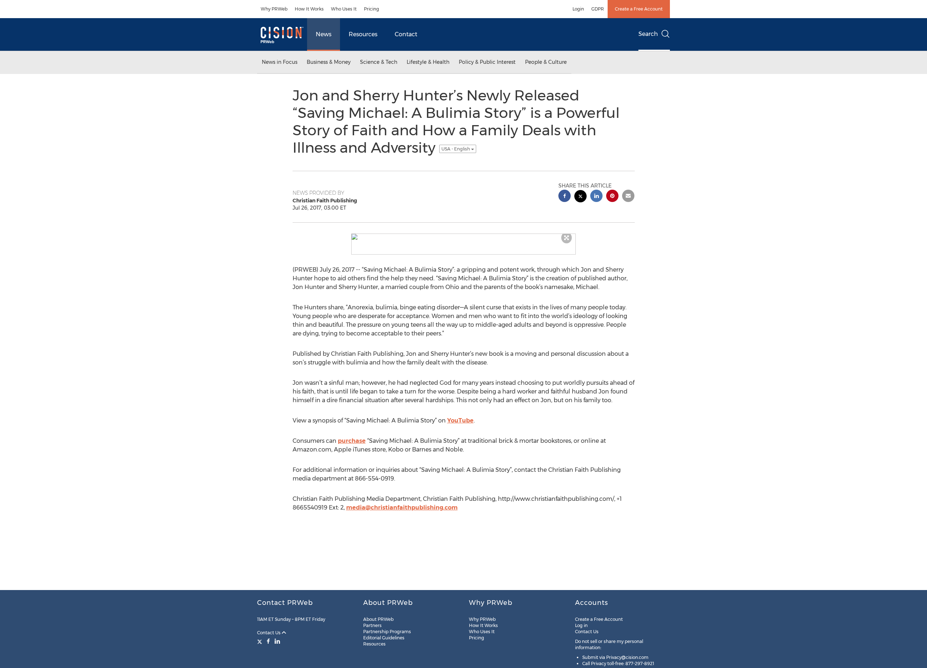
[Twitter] (260, 641)
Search (648, 33)
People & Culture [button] (546, 62)
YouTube (460, 420)
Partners (372, 625)
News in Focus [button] (279, 62)
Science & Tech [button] (378, 62)
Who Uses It (344, 9)
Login (578, 9)
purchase (352, 440)
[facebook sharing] (564, 197)
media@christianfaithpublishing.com (402, 507)
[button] (463, 237)
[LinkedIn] (277, 641)
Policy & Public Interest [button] (487, 62)
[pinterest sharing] (612, 197)
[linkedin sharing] (596, 197)
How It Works (309, 9)
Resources (363, 34)
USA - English (456, 149)
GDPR (597, 9)
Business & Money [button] (329, 62)
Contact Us (269, 632)
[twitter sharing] (580, 197)
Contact (406, 34)
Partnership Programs (387, 631)
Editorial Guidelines (383, 637)
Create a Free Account (639, 9)
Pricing (371, 9)
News (323, 34)
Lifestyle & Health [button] (428, 62)
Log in (581, 625)
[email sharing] (628, 197)
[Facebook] (268, 641)
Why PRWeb (274, 9)
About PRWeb (378, 619)
